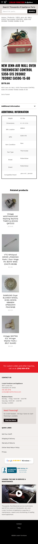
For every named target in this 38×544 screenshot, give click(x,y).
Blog (19, 528)
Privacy (4, 452)
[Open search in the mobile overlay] (19, 11)
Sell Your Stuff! (7, 434)
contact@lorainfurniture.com (11, 392)
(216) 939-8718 (23, 368)
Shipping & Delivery (8, 438)
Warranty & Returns (8, 443)
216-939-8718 (6, 390)
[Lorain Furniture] (21, 2)
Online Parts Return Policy (10, 447)
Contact (19, 524)
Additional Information (10, 106)
